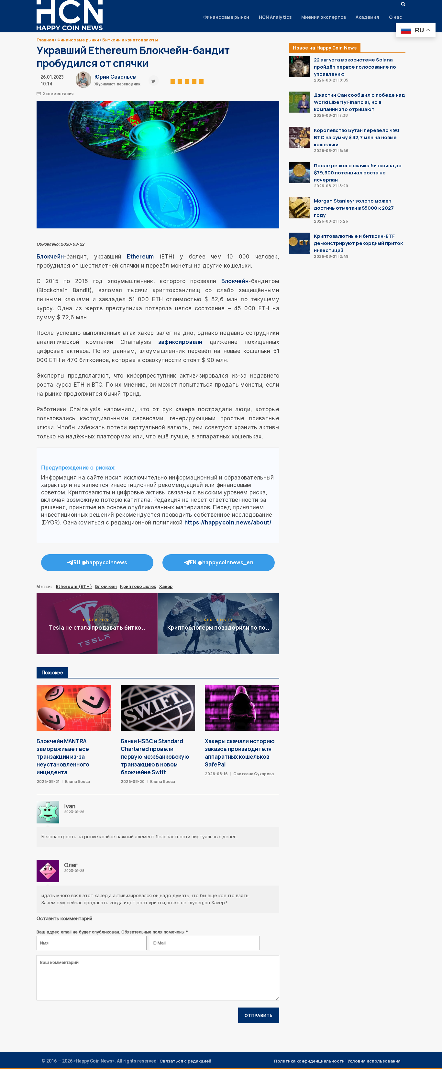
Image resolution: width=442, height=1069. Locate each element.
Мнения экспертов (323, 17)
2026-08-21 (48, 781)
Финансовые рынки (226, 17)
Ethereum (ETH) (74, 586)
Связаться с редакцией (185, 1061)
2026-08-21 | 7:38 (331, 115)
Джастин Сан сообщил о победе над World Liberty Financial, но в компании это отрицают (359, 102)
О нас (395, 17)
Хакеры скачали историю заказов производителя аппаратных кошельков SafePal (240, 752)
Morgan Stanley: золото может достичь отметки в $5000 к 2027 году (354, 207)
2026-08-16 (216, 774)
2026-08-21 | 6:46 (331, 150)
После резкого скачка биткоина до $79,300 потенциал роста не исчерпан (358, 172)
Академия (367, 17)
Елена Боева (77, 781)
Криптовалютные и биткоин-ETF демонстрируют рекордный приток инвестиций (358, 243)
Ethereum (140, 256)
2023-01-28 (74, 870)
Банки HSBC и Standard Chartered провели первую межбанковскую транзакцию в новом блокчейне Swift (155, 756)
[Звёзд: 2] (180, 80)
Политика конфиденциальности (309, 1061)
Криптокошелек (138, 586)
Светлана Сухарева (253, 774)
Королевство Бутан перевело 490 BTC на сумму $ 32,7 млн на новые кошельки (356, 137)
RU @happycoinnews (100, 562)
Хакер (165, 586)
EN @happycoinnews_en (221, 562)
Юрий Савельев (115, 76)
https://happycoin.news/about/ (228, 522)
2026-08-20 (133, 781)
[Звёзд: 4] (194, 80)
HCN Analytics (275, 17)
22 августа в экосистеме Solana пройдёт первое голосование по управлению (355, 66)
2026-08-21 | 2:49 (331, 256)
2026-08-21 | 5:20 (331, 186)
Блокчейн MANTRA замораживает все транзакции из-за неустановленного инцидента (63, 756)
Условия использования (374, 1061)
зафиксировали (180, 342)
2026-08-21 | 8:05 (331, 80)
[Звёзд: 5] (201, 80)
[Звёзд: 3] (187, 80)
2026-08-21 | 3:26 (331, 221)
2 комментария (57, 93)
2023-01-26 (74, 811)
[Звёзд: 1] (173, 80)
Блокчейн (50, 256)
